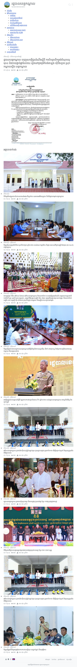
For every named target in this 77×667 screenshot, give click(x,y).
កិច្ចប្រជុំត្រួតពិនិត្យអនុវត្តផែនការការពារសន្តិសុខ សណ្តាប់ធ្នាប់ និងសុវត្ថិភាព (25, 650)
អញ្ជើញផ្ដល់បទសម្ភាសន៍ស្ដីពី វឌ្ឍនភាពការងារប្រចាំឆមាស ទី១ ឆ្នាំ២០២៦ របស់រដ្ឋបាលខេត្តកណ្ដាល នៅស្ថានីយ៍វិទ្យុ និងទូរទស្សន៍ (38, 401)
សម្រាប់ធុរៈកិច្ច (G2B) (16, 32)
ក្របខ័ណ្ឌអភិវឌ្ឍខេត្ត (16, 23)
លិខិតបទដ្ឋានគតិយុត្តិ (15, 56)
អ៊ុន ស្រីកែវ (25, 70)
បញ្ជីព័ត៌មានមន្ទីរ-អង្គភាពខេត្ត (18, 25)
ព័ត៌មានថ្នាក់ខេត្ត (15, 37)
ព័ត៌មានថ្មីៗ (10, 35)
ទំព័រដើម (9, 11)
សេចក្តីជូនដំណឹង (12, 45)
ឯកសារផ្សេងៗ (14, 47)
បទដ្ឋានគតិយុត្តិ (11, 52)
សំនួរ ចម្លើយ (69, 659)
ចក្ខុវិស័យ (12, 15)
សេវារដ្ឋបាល (10, 28)
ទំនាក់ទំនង (54, 659)
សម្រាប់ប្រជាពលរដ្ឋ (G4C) (18, 30)
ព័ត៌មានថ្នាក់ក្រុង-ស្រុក (16, 40)
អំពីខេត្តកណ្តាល (11, 13)
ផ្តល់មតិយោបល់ (61, 659)
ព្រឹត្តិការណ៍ (10, 42)
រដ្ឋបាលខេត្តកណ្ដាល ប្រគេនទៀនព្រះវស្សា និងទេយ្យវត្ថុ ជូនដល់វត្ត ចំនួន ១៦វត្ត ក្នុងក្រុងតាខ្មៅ (30, 501)
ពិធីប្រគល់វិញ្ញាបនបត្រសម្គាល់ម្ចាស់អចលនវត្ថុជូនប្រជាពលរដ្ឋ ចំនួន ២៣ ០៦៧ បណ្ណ (28, 550)
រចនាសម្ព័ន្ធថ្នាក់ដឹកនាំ (16, 18)
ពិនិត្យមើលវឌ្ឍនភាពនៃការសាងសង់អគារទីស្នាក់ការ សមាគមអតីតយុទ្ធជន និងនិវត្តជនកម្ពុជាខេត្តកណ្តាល (34, 196)
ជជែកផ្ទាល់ (47, 659)
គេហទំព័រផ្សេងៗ (14, 49)
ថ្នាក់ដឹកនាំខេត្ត (14, 20)
